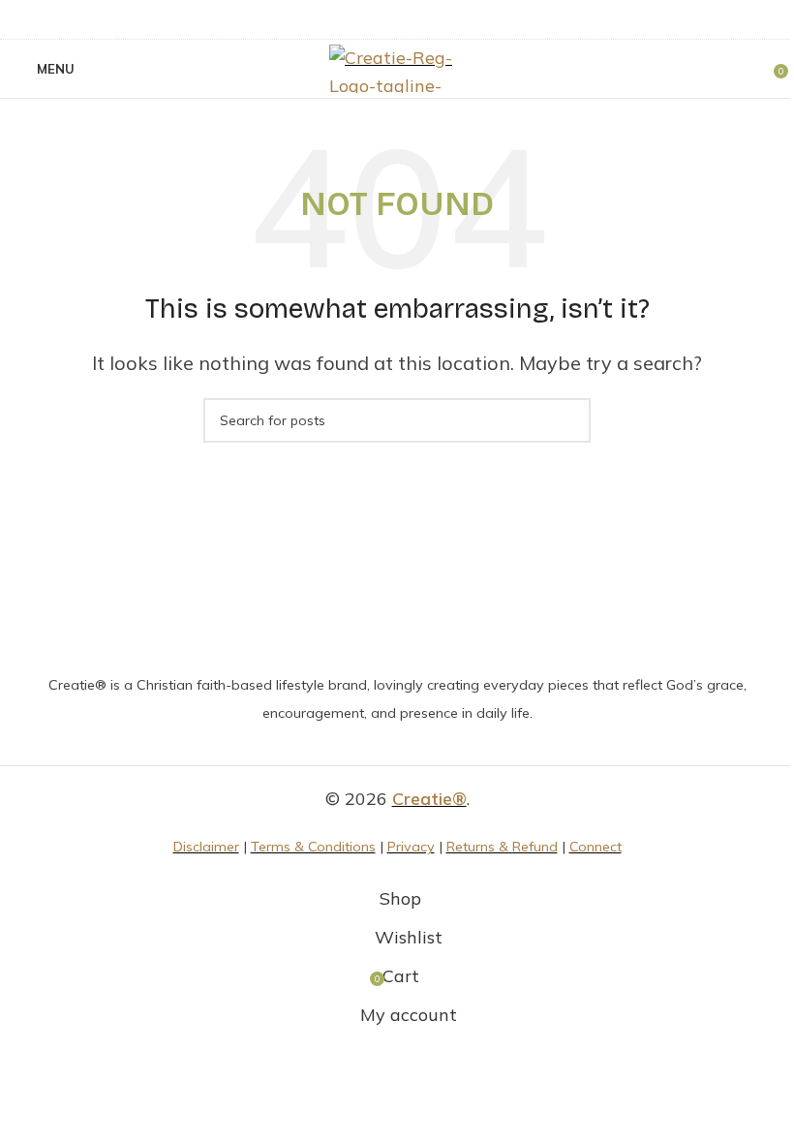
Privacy (411, 846)
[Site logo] (397, 67)
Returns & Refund (502, 846)
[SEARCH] (568, 420)
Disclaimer (206, 846)
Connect (595, 846)
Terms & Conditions (313, 846)
